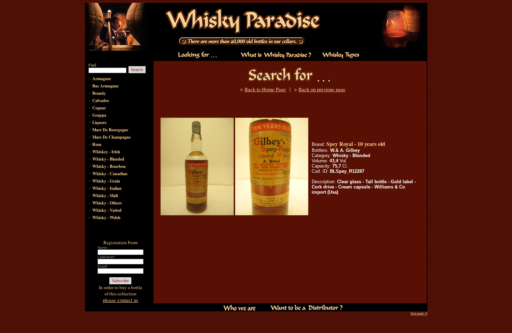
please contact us (120, 300)
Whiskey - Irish (106, 152)
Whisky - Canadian (109, 174)
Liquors (99, 122)
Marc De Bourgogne (110, 130)
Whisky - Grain (106, 181)
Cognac (99, 108)
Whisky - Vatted (107, 210)
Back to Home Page (265, 89)
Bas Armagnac (105, 86)
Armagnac (101, 79)
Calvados (100, 100)
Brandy (99, 93)
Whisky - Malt (105, 196)
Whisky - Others (107, 203)
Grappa (99, 115)
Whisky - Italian (107, 188)
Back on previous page (322, 89)
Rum (96, 144)
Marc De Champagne (111, 137)
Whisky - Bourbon (109, 166)
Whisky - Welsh (106, 217)
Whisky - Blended (108, 159)
